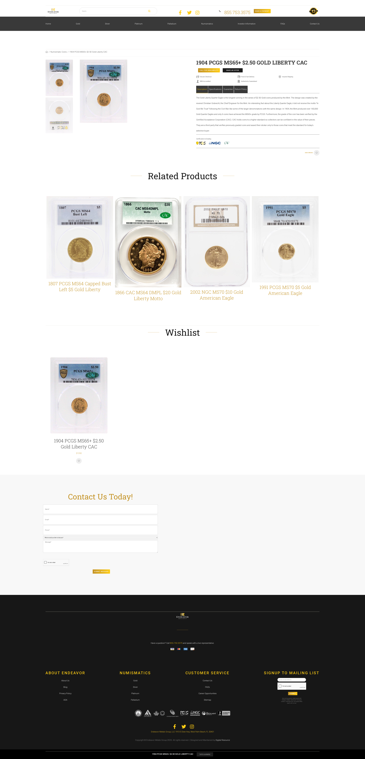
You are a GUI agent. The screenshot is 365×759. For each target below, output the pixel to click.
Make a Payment (262, 11)
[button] (78, 24)
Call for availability (205, 754)
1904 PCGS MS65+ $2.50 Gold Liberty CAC (88, 52)
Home (48, 24)
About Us (65, 680)
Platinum (135, 693)
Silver (135, 687)
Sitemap (207, 700)
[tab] (202, 89)
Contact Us (314, 24)
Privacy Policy (65, 693)
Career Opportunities (207, 693)
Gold (135, 680)
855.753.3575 (176, 643)
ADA (65, 700)
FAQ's (207, 687)
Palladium (135, 700)
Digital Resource (223, 740)
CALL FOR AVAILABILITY (209, 70)
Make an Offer (232, 70)
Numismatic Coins (58, 52)
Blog (65, 687)
